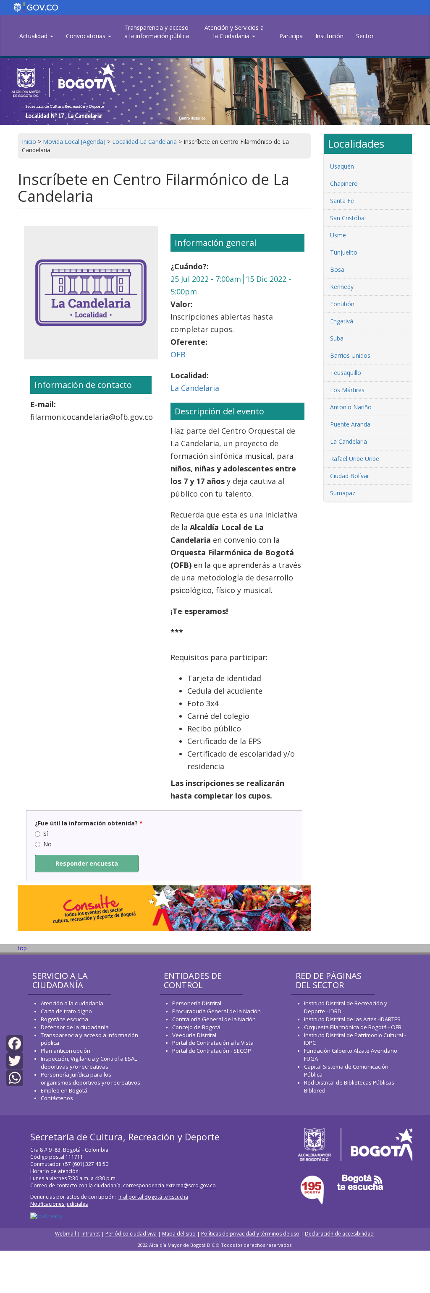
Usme (338, 235)
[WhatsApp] (14, 1077)
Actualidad (34, 36)
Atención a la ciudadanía (72, 1003)
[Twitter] (14, 1060)
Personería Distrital (196, 1003)
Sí (45, 834)
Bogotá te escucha (64, 1019)
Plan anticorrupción (65, 1050)
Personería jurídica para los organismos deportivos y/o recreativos (90, 1078)
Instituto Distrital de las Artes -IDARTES (353, 1019)
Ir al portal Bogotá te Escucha (153, 1196)
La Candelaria (194, 388)
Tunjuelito (343, 252)
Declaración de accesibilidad (339, 1233)
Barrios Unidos (350, 355)
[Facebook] (14, 1042)
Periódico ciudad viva (131, 1233)
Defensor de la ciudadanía (75, 1027)
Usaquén (342, 166)
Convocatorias (86, 36)
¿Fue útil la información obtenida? (89, 823)
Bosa (337, 269)
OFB (178, 354)
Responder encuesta (86, 863)
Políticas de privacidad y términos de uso (250, 1233)
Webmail (66, 1233)
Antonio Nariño (351, 407)
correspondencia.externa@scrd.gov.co (169, 1185)
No (47, 844)
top (22, 948)
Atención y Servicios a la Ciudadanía (234, 31)
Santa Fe (342, 201)
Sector (365, 36)
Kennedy (342, 287)
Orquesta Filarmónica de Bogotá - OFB (352, 1027)
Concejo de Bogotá (196, 1027)
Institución (329, 36)
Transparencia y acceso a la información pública (156, 31)
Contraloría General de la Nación (214, 1019)
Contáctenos (57, 1098)
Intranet (90, 1233)
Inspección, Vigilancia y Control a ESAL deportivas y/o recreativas (89, 1062)
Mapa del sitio (179, 1233)
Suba (336, 338)
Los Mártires (347, 390)
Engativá (341, 321)
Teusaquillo (345, 373)
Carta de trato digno (66, 1011)
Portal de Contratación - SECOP (211, 1050)
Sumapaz (342, 493)
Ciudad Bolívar (349, 476)
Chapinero (344, 183)
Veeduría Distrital (194, 1035)
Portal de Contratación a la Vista (213, 1042)
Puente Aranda (350, 424)
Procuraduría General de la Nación (216, 1011)
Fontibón (342, 304)
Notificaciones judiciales (59, 1203)
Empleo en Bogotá (64, 1090)
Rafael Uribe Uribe (354, 459)
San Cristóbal (348, 218)
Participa (291, 36)
